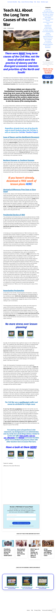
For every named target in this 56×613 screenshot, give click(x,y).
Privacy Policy (37, 610)
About (38, 2)
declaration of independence (48, 26)
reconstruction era (47, 38)
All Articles (48, 9)
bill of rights (48, 17)
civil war (5, 28)
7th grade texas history (48, 12)
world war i (48, 47)
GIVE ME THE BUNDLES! (48, 76)
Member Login (44, 2)
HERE (29, 184)
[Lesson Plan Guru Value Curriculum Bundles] (21, 334)
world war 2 (48, 46)
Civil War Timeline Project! (28, 132)
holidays (48, 33)
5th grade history (48, 11)
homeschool (48, 34)
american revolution (48, 15)
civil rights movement (48, 19)
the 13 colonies (48, 39)
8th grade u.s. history (48, 14)
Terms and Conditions (47, 610)
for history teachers (10, 28)
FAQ (35, 2)
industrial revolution (48, 36)
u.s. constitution (48, 42)
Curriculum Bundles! (12, 2)
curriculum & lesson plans (48, 22)
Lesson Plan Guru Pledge (27, 2)
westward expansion (48, 44)
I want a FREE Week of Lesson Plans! (21, 523)
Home (28, 610)
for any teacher (48, 28)
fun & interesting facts (47, 31)
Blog (19, 2)
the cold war (48, 41)
